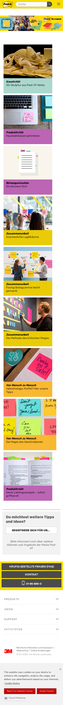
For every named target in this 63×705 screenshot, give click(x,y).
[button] (15, 698)
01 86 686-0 (33, 584)
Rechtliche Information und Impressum (34, 648)
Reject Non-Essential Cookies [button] (20, 691)
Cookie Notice (12, 683)
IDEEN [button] (8, 609)
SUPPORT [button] (10, 619)
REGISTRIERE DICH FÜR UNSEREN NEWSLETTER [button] (34, 530)
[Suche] (49, 4)
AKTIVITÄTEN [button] (13, 629)
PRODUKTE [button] (11, 599)
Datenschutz (22, 651)
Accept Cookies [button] (47, 691)
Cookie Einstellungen (40, 651)
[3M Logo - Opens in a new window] (8, 4)
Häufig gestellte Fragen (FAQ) (31, 566)
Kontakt (31, 574)
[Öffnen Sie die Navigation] (58, 4)
